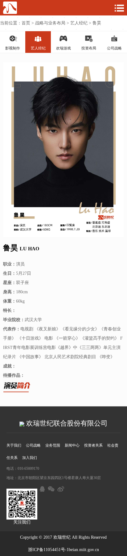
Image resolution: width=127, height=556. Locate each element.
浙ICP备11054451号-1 (48, 549)
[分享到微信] (51, 488)
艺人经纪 (79, 23)
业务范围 (52, 445)
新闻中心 (72, 445)
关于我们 (13, 445)
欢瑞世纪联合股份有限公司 (66, 423)
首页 (26, 23)
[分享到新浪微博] (60, 488)
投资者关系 (93, 445)
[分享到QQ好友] (41, 488)
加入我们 (29, 458)
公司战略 (33, 445)
